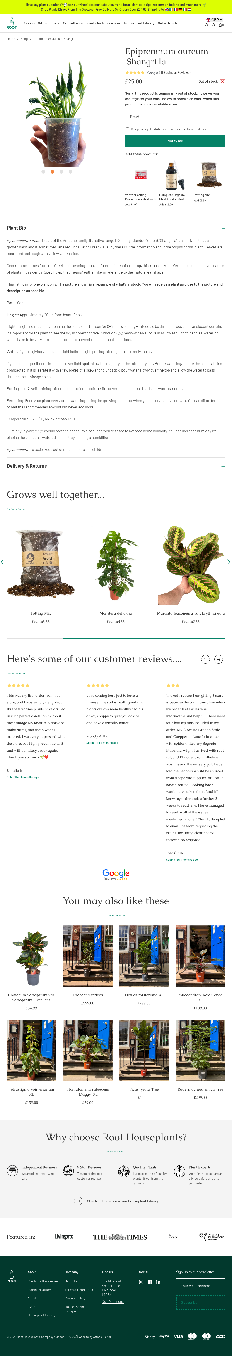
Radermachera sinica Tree (200, 1089)
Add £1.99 (131, 204)
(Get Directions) (113, 1301)
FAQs (31, 1307)
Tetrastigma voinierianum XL (31, 1092)
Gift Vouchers (49, 23)
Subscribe (189, 1302)
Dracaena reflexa (88, 994)
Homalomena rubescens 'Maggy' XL (88, 1092)
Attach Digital (102, 1337)
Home (11, 39)
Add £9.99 (200, 200)
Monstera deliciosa (191, 613)
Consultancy (73, 23)
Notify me (175, 140)
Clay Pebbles (41, 613)
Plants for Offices (40, 1290)
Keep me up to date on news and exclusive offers (168, 129)
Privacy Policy (75, 1298)
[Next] (228, 564)
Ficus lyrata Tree (144, 1089)
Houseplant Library (139, 23)
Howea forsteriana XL (144, 994)
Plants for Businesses (103, 23)
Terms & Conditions (79, 1290)
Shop (24, 39)
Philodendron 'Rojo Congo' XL (200, 997)
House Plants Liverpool (74, 1309)
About (32, 1298)
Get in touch (167, 23)
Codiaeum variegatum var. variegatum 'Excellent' (31, 997)
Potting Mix (116, 613)
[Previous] (3, 564)
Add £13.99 (166, 204)
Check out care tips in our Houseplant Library (122, 1201)
